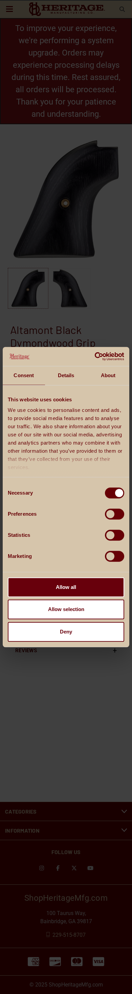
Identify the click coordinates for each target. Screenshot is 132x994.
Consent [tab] (24, 375)
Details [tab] (66, 375)
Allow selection (66, 609)
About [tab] (108, 375)
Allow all (66, 587)
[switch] (114, 514)
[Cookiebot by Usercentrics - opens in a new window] (95, 356)
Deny (66, 632)
